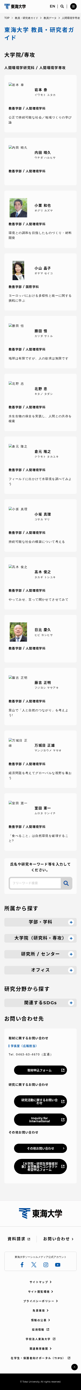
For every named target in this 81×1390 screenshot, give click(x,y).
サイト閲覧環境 (39, 1291)
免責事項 (39, 1310)
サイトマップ (39, 1282)
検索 (66, 883)
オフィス (40, 970)
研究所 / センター (40, 954)
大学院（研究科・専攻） (40, 938)
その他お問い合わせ (40, 1148)
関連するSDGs (40, 1002)
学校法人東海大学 (38, 1339)
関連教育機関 (39, 1348)
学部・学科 (40, 922)
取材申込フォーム (39, 1070)
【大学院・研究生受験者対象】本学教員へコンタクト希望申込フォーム (39, 1167)
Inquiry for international (39, 1119)
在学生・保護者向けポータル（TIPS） (38, 1358)
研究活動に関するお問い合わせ (39, 1101)
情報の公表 (39, 1320)
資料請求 (16, 1239)
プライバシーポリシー (38, 1301)
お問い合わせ (56, 1239)
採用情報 (38, 1329)
